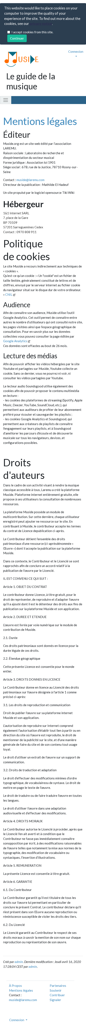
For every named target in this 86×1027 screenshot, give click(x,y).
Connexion (75, 51)
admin (19, 962)
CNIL (9, 294)
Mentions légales (40, 121)
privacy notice (41, 24)
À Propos (15, 985)
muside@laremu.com (30, 180)
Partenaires (58, 985)
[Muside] (20, 59)
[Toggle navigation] (5, 100)
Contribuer (57, 995)
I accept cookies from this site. (32, 32)
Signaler (55, 1000)
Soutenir (56, 990)
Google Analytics (15, 341)
